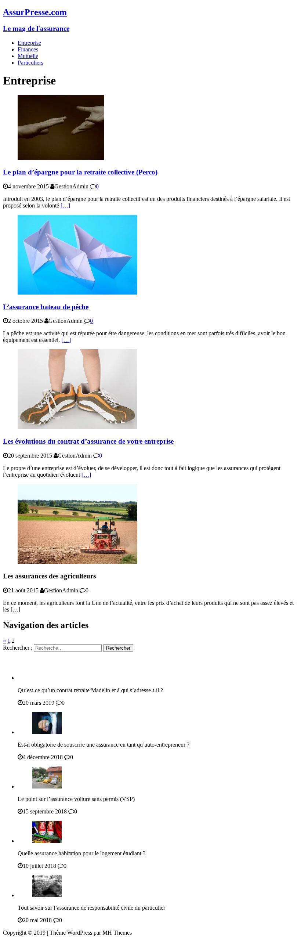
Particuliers (30, 62)
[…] (65, 205)
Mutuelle (28, 56)
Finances (28, 49)
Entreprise (29, 43)
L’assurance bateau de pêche (45, 307)
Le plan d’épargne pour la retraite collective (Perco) (80, 172)
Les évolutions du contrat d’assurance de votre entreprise (88, 441)
